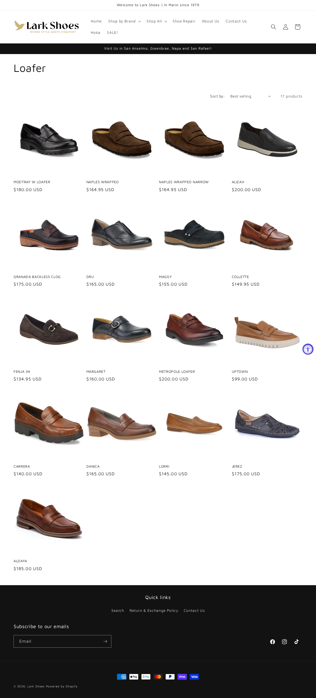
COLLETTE (240, 277)
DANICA (93, 466)
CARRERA (22, 466)
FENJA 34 (22, 371)
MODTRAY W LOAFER (32, 182)
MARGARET (96, 371)
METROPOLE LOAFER (177, 371)
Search (117, 610)
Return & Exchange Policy (154, 610)
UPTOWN (240, 371)
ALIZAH (238, 182)
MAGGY (165, 277)
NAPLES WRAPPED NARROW (184, 182)
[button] (124, 21)
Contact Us (194, 610)
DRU (90, 277)
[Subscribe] (105, 641)
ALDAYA (20, 561)
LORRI (164, 466)
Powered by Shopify (62, 686)
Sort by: (217, 96)
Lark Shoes (36, 686)
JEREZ (237, 466)
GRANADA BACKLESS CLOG (37, 277)
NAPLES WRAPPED (102, 182)
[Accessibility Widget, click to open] (308, 349)
